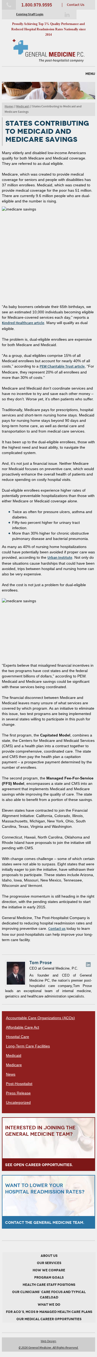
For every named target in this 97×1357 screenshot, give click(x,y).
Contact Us (75, 5)
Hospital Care (17, 1037)
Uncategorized (18, 1102)
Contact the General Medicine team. (44, 1222)
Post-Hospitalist (19, 1084)
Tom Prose (40, 963)
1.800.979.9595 (36, 5)
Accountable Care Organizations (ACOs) (40, 1018)
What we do (49, 1304)
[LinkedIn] (67, 14)
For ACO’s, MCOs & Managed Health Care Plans (49, 1312)
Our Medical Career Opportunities (48, 1319)
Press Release (18, 1093)
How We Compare (49, 1270)
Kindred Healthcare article (23, 323)
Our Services (49, 1263)
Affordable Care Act (22, 1027)
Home (9, 106)
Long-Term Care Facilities (28, 1046)
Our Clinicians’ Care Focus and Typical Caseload (49, 1295)
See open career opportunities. (39, 1165)
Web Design (48, 1341)
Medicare (14, 1065)
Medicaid (22, 106)
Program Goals (49, 1277)
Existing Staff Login (29, 14)
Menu (90, 74)
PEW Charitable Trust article (62, 367)
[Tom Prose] (16, 985)
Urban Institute (59, 558)
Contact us (56, 929)
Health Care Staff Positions (49, 1285)
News (10, 1074)
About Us (49, 1256)
